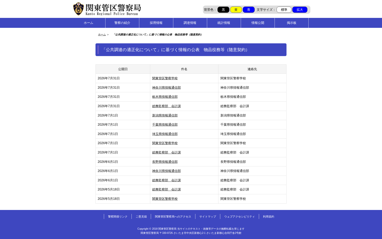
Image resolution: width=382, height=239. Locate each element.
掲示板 (291, 22)
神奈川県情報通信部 (166, 87)
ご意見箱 (141, 216)
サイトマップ (207, 216)
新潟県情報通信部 (165, 115)
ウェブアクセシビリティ (239, 216)
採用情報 (156, 22)
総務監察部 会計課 (166, 106)
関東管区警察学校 (165, 78)
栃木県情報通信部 (165, 96)
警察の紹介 (122, 22)
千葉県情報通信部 (165, 124)
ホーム (88, 22)
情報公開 (257, 22)
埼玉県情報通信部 (165, 134)
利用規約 (268, 216)
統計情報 (223, 22)
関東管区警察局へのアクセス (173, 216)
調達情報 (190, 22)
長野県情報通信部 (165, 161)
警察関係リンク (118, 216)
